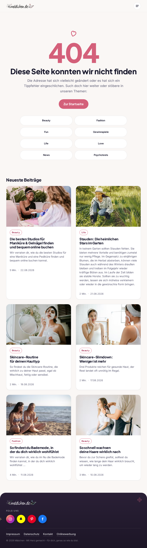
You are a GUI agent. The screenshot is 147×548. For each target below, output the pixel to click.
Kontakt (48, 534)
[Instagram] (10, 519)
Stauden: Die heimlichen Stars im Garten (98, 241)
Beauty (46, 120)
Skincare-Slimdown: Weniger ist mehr (96, 359)
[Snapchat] (21, 519)
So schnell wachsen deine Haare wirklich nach (99, 450)
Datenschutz (31, 534)
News (46, 154)
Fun (46, 131)
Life (46, 143)
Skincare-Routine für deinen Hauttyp (25, 359)
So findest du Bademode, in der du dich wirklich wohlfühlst (34, 450)
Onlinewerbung (66, 534)
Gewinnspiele (101, 131)
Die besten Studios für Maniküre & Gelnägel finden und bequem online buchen (32, 243)
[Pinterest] (32, 519)
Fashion (100, 120)
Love (101, 143)
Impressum (13, 534)
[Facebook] (42, 519)
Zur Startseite (74, 104)
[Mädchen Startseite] (20, 6)
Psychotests (101, 154)
